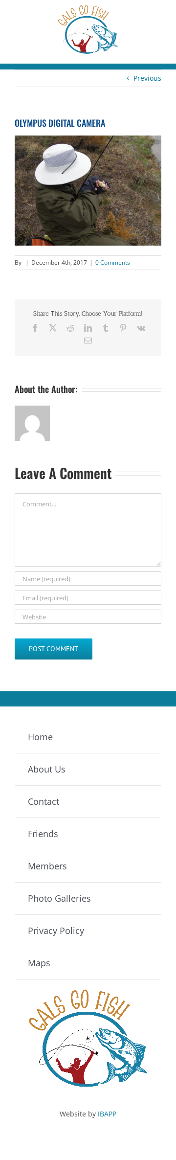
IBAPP (107, 1113)
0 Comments (112, 262)
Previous (147, 78)
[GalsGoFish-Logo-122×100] (88, 8)
